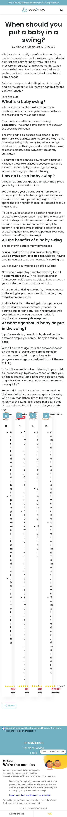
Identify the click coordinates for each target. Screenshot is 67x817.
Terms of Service (33, 748)
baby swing (11, 107)
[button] (9, 705)
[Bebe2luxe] (33, 9)
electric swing (21, 181)
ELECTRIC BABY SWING (53, 414)
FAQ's (33, 753)
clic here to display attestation (20, 731)
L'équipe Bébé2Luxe (28, 47)
